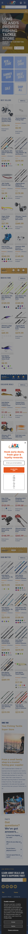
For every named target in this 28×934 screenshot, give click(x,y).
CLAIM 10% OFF (14, 469)
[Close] (25, 443)
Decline (13, 926)
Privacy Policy (8, 917)
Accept (13, 922)
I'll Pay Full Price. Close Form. (14, 482)
